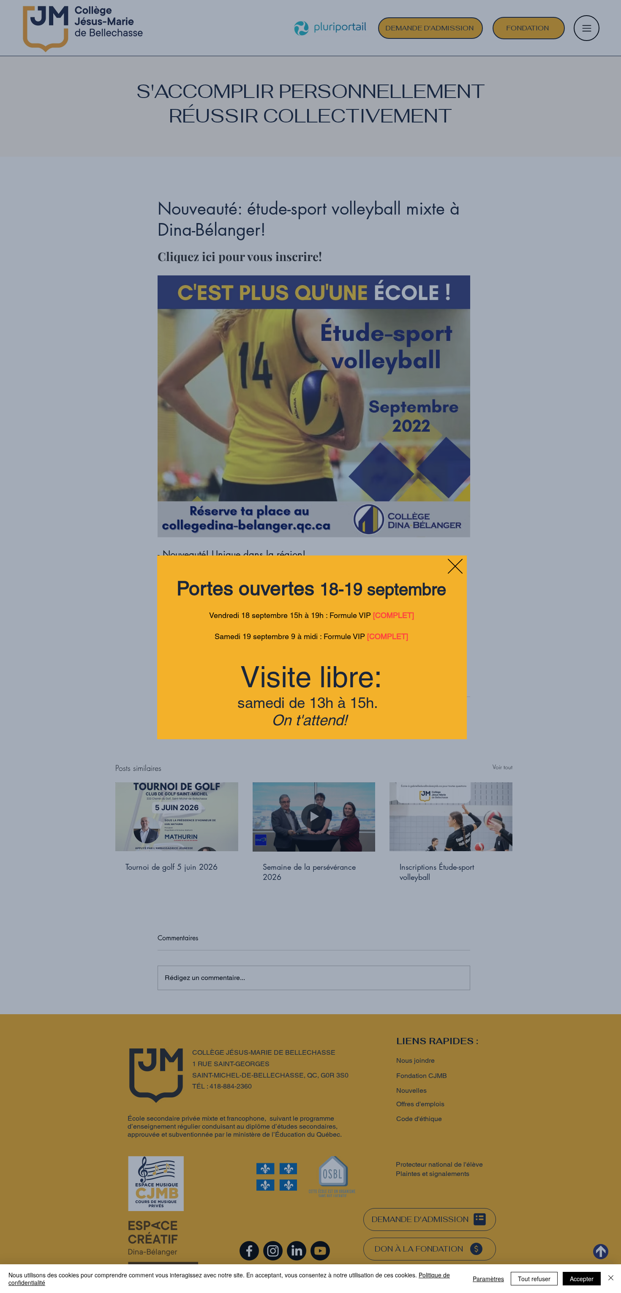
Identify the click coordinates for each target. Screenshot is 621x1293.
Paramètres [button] (488, 1278)
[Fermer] (611, 1278)
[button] (455, 566)
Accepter (582, 1278)
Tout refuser (534, 1278)
